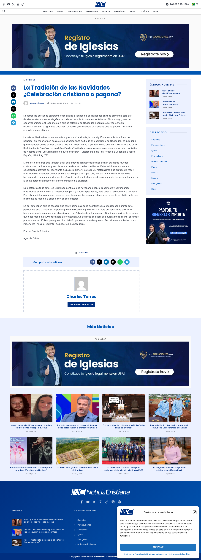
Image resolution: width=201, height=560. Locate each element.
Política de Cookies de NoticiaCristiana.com (145, 554)
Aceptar (158, 547)
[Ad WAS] (100, 67)
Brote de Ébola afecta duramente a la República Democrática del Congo (169, 426)
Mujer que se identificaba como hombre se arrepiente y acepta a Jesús (174, 94)
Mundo (133, 11)
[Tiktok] (22, 4)
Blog (155, 11)
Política (145, 11)
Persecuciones (75, 11)
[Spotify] (119, 501)
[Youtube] (8, 4)
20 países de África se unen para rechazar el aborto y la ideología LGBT (123, 468)
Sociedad (30, 80)
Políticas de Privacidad (179, 554)
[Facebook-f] (4, 4)
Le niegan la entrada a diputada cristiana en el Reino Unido (169, 468)
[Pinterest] (113, 501)
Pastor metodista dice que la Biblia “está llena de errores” (173, 115)
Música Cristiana (159, 161)
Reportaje (48, 11)
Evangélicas (119, 11)
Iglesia (60, 11)
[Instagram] (18, 4)
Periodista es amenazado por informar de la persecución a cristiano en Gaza (77, 426)
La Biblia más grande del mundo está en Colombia (77, 468)
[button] (194, 512)
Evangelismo (92, 11)
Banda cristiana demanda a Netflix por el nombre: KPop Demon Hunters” (31, 468)
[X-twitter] (13, 4)
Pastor (154, 167)
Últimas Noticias (161, 84)
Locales (106, 11)
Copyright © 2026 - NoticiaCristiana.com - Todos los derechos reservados (100, 557)
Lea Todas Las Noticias (81, 304)
